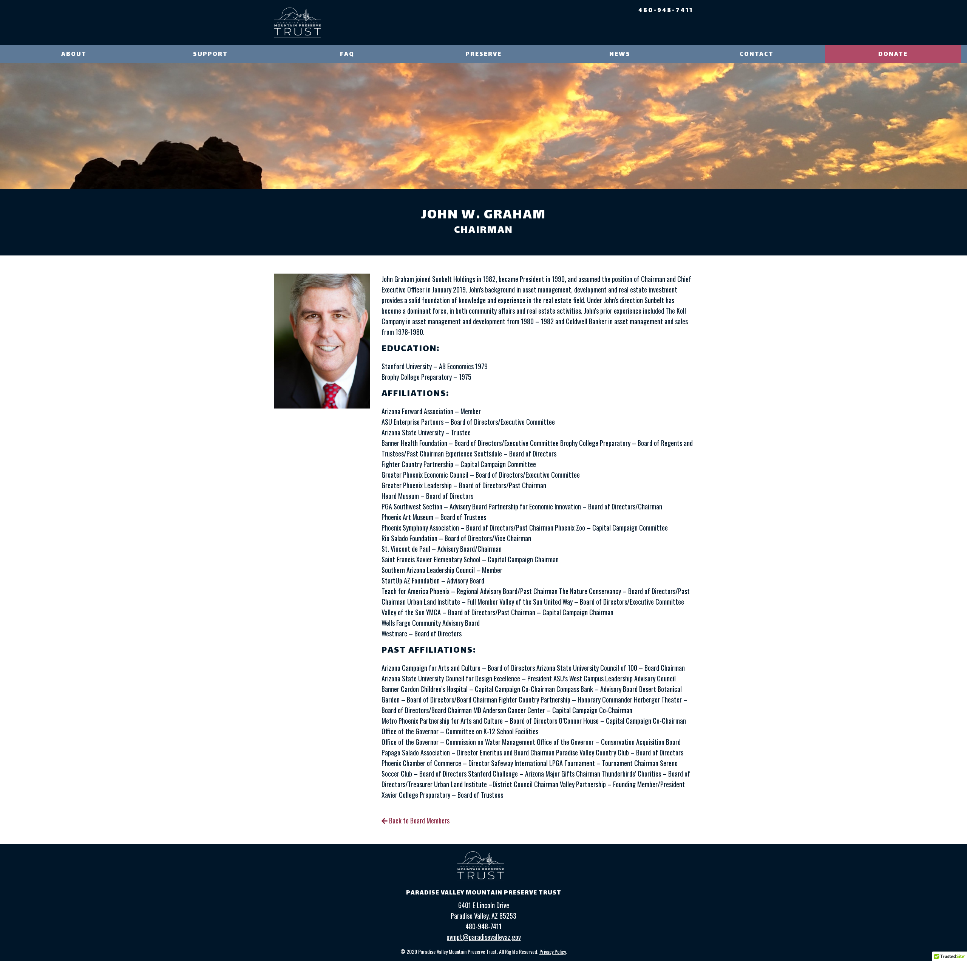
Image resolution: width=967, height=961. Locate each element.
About (74, 54)
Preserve (483, 54)
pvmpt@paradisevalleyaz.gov (483, 937)
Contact (757, 54)
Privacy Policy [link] (552, 951)
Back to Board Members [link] (419, 820)
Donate (893, 54)
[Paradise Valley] (297, 22)
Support (210, 54)
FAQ (347, 54)
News (619, 54)
